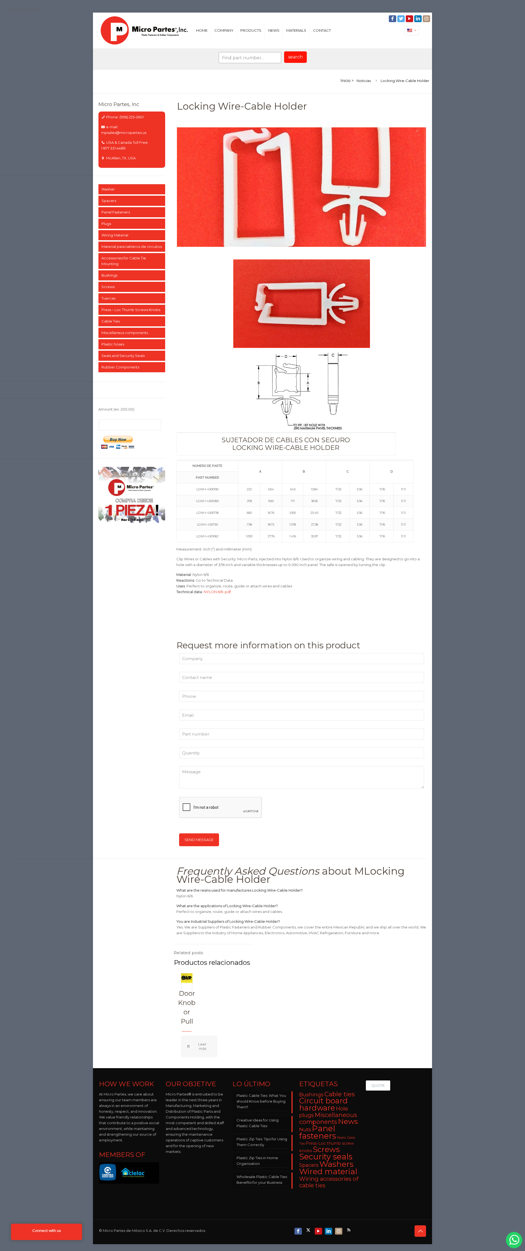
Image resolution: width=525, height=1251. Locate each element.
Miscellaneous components (328, 1118)
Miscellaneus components (124, 332)
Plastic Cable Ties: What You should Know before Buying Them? (261, 1101)
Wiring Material (114, 235)
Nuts (305, 1129)
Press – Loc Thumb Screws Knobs (130, 309)
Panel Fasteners (115, 212)
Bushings (109, 275)
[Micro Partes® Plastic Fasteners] (144, 30)
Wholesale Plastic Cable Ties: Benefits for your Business (262, 1179)
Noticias (364, 80)
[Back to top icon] (420, 1231)
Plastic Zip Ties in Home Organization (257, 1161)
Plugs (106, 223)
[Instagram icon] (427, 18)
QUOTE (378, 1085)
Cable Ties (110, 321)
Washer (108, 189)
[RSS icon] (349, 1230)
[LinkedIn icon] (418, 18)
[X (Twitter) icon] (309, 1230)
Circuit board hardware (323, 1104)
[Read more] (199, 1046)
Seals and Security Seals (123, 355)
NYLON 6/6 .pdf (217, 592)
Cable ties (339, 1094)
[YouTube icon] (410, 18)
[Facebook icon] (393, 18)
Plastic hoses (112, 344)
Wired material (328, 1171)
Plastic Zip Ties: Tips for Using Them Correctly (262, 1142)
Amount (116, 409)
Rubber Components (120, 367)
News (348, 1121)
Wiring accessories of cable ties (328, 1182)
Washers (336, 1164)
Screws (108, 287)
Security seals (325, 1156)
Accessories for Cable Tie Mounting (123, 261)
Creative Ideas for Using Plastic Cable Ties (258, 1123)
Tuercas (108, 298)
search (295, 57)
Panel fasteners (317, 1132)
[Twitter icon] (401, 18)
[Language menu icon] (411, 30)
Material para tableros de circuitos (131, 246)
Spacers (108, 200)
